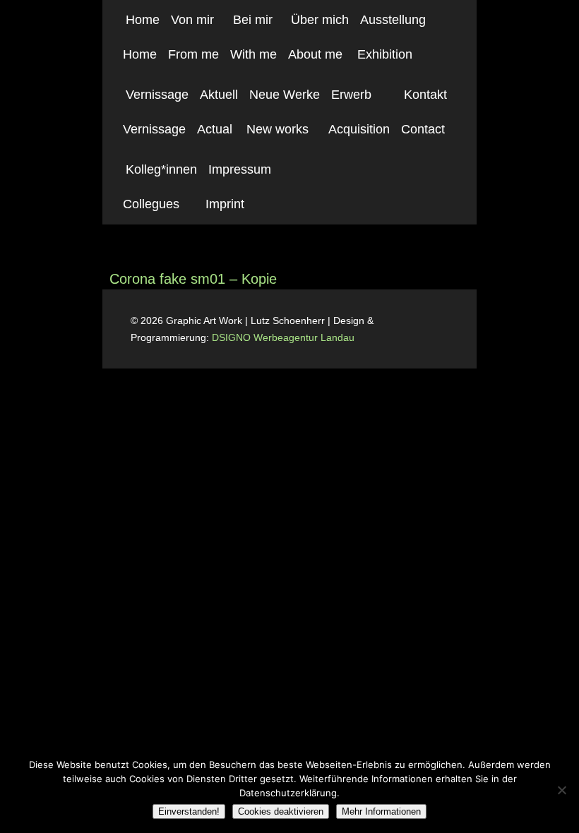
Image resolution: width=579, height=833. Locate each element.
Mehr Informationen (381, 811)
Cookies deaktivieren (280, 811)
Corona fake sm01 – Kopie (193, 279)
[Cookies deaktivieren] (561, 790)
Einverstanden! (189, 811)
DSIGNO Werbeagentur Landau (284, 337)
